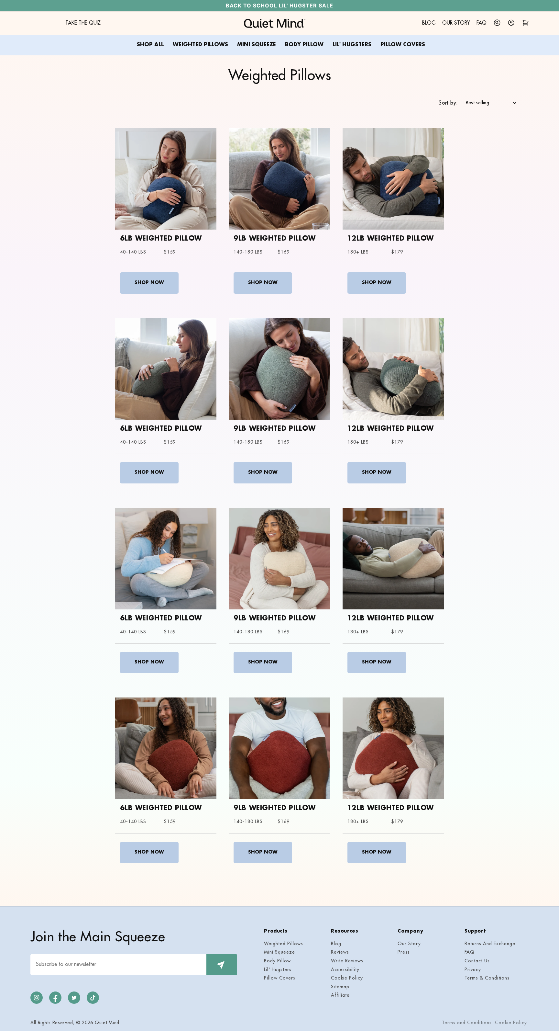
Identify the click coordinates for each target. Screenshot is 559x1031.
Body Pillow (277, 961)
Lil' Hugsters (277, 970)
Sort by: (448, 103)
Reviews (340, 952)
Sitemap (340, 987)
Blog (336, 944)
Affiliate (340, 995)
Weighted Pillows (283, 944)
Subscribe (221, 964)
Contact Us (477, 961)
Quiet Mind (107, 1023)
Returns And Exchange (490, 944)
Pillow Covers (279, 978)
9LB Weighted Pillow (274, 239)
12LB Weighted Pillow (390, 239)
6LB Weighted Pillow (161, 239)
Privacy (473, 970)
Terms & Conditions (487, 978)
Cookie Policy (347, 978)
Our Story (409, 944)
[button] (497, 23)
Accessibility (345, 970)
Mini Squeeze (279, 952)
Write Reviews (347, 961)
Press (404, 952)
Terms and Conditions (467, 1023)
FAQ (470, 952)
